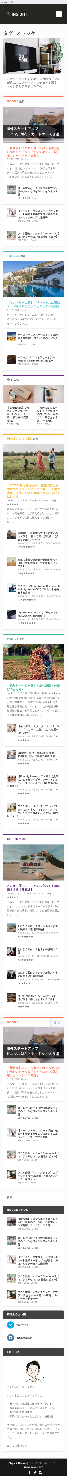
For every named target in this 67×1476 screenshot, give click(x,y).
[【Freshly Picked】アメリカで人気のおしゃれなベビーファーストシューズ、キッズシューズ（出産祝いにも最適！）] (11, 778)
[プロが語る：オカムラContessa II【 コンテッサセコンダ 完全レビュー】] (11, 235)
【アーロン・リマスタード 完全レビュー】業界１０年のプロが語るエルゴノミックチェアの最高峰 (38, 214)
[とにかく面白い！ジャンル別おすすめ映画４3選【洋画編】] (11, 974)
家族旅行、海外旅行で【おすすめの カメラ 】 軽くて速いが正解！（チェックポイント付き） (38, 536)
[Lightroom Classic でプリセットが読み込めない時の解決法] (11, 614)
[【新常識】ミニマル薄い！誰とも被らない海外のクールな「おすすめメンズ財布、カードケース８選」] (33, 125)
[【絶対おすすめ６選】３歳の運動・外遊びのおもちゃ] (33, 662)
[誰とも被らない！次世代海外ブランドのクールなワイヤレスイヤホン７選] (11, 189)
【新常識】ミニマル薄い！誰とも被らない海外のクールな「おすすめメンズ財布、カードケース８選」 (33, 152)
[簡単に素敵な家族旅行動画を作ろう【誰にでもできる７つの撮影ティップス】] (11, 561)
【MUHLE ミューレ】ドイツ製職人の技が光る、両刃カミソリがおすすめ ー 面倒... (47, 414)
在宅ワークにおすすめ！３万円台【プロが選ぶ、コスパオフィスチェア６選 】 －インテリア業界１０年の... (35, 82)
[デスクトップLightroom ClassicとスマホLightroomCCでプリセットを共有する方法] (11, 587)
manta (10, 500)
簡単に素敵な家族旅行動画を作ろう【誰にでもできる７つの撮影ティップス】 (38, 563)
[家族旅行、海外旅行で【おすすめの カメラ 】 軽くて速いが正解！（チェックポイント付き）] (11, 534)
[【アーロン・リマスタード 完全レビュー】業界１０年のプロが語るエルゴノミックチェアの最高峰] (11, 212)
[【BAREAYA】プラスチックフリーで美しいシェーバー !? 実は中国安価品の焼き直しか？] (18, 394)
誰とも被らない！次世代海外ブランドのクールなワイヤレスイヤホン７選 (38, 191)
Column (40, 893)
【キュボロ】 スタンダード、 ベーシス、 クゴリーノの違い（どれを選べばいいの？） (38, 729)
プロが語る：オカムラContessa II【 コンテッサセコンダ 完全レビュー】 (38, 1278)
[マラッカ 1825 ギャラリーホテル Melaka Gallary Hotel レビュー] (11, 359)
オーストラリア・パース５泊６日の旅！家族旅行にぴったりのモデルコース (38, 338)
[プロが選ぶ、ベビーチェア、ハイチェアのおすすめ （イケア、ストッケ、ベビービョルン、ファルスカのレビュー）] (11, 807)
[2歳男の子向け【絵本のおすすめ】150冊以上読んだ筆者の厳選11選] (11, 754)
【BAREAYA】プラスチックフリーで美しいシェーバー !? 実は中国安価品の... (18, 414)
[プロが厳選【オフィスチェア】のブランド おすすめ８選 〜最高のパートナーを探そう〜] (11, 1174)
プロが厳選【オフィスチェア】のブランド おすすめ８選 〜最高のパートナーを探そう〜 (38, 1175)
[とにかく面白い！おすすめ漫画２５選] (11, 951)
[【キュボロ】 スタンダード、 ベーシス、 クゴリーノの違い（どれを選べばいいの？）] (11, 728)
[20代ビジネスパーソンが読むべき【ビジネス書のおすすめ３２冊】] (11, 997)
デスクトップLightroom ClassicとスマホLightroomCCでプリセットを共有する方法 (39, 589)
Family (38, 693)
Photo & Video (42, 500)
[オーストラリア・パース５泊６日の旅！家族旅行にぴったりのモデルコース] (11, 336)
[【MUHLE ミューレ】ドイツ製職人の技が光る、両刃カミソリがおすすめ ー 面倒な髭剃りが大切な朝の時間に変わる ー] (49, 394)
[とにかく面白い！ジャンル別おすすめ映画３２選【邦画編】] (33, 862)
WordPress (30, 1467)
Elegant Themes (17, 1463)
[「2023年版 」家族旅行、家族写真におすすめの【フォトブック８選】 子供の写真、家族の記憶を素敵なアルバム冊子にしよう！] (33, 462)
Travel (24, 310)
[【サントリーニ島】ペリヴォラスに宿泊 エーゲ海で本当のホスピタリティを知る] (33, 279)
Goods (24, 159)
